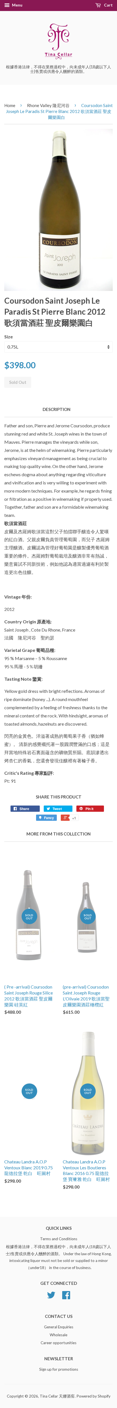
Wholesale (58, 1335)
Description (56, 409)
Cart (108, 5)
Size (8, 336)
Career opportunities (58, 1342)
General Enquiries (58, 1327)
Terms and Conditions (58, 1239)
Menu (16, 5)
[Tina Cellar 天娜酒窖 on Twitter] (51, 1297)
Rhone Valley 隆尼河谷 (48, 105)
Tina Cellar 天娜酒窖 (57, 1396)
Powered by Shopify (93, 1396)
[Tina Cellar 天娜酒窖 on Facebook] (66, 1297)
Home (9, 105)
